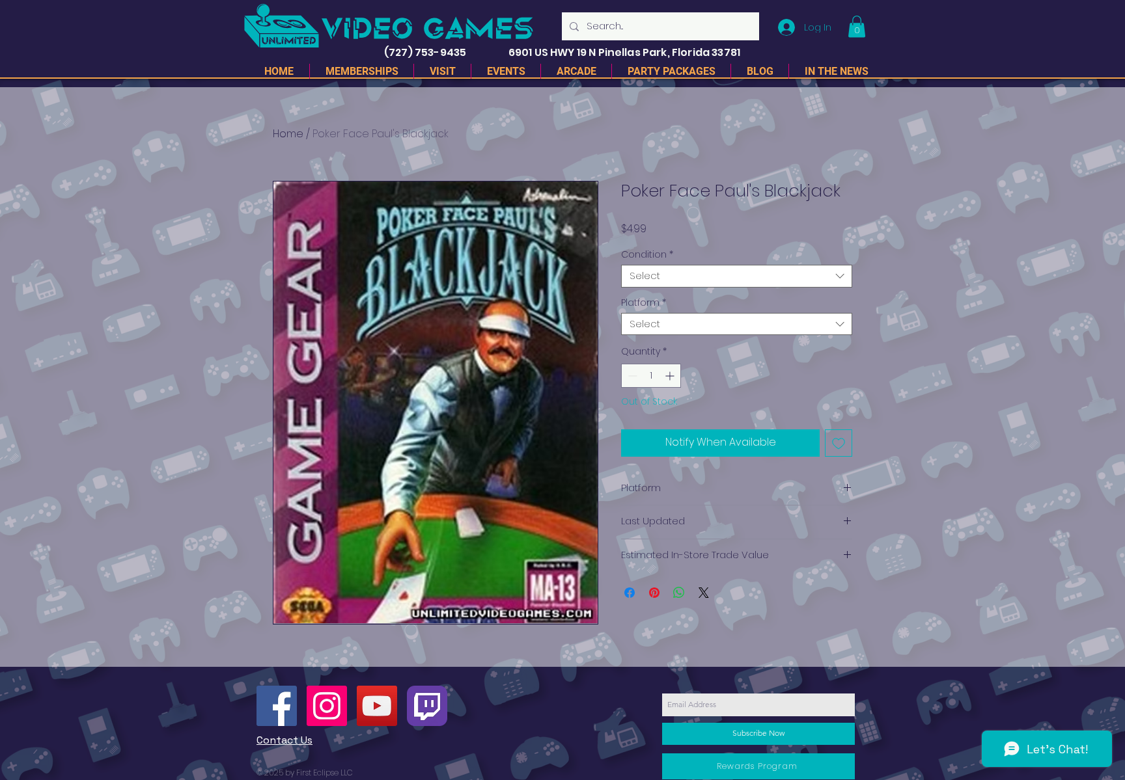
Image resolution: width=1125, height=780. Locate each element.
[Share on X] (704, 592)
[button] (857, 26)
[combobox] (736, 276)
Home (288, 133)
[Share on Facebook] (629, 592)
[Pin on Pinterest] (654, 592)
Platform (643, 303)
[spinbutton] (651, 375)
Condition (647, 255)
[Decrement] (631, 375)
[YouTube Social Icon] (377, 706)
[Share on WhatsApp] (679, 592)
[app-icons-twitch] (427, 706)
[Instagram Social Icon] (327, 706)
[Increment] (671, 375)
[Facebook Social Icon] (277, 706)
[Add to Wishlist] (838, 443)
